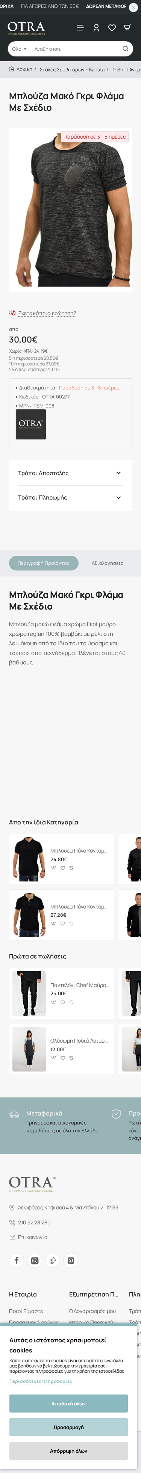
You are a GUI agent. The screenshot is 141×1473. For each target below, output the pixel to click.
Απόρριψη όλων (68, 1450)
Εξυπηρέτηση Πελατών (94, 1294)
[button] (54, 868)
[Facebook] (16, 1260)
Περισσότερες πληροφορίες (40, 1381)
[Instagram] (34, 1260)
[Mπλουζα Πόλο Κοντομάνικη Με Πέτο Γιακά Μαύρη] (29, 859)
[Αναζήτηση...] (125, 48)
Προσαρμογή (69, 1427)
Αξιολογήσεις (107, 563)
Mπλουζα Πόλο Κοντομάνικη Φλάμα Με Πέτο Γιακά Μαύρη (79, 906)
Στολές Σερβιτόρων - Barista (72, 69)
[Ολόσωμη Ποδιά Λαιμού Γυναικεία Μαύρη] (29, 1049)
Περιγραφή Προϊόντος (44, 563)
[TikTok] (52, 1260)
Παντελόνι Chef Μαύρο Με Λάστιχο (79, 985)
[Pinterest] (70, 1260)
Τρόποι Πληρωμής (42, 497)
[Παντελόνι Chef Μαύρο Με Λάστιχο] (29, 993)
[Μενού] (80, 27)
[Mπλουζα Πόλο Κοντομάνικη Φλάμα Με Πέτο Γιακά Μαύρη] (29, 915)
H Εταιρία (23, 1294)
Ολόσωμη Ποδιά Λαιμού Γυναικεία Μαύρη (79, 1040)
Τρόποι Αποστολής (43, 473)
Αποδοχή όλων (69, 1403)
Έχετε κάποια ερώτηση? (47, 313)
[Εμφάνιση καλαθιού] (127, 27)
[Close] (133, 7)
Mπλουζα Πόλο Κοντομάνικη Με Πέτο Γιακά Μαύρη (79, 850)
